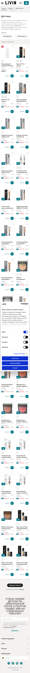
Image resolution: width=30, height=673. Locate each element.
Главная (3, 8)
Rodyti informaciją (19, 353)
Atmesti (15, 368)
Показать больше (15, 585)
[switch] (25, 337)
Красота (10, 8)
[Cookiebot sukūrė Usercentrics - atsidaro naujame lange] (21, 304)
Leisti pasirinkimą (15, 363)
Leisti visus (15, 358)
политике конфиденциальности (10, 626)
